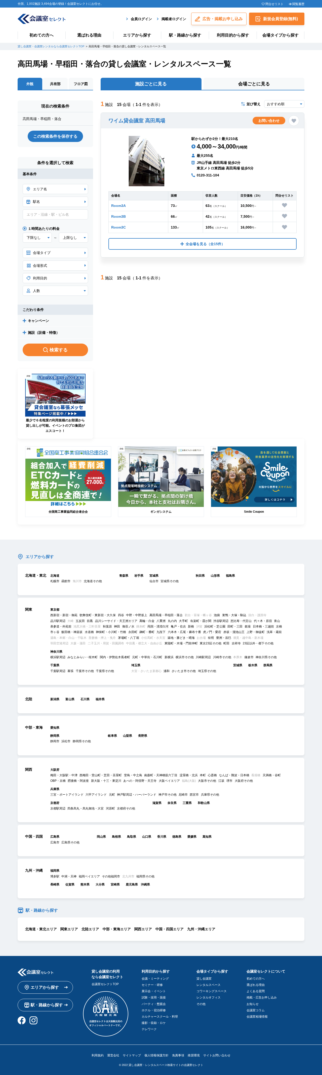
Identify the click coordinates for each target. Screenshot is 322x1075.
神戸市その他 (167, 794)
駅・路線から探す (185, 35)
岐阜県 (112, 735)
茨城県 (237, 665)
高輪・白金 (146, 621)
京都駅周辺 (57, 808)
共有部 (55, 84)
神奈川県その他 (266, 657)
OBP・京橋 (58, 781)
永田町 (132, 632)
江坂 (221, 781)
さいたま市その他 (184, 671)
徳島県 (176, 836)
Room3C (118, 227)
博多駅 (54, 876)
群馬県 (267, 665)
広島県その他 (70, 842)
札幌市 (54, 581)
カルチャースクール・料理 (160, 1016)
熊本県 (85, 884)
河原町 (110, 808)
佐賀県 (69, 884)
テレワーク (149, 1029)
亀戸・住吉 (178, 626)
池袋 (217, 615)
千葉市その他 (85, 671)
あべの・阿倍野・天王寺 (139, 781)
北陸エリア (90, 929)
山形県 (215, 575)
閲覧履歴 (298, 4)
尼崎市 (183, 794)
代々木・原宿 (263, 621)
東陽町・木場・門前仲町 (181, 643)
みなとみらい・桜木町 (82, 657)
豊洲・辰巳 (223, 638)
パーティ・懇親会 (154, 1004)
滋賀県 (157, 803)
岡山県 (101, 836)
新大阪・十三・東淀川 (106, 781)
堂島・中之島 (133, 775)
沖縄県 (145, 884)
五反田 (80, 621)
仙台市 (153, 581)
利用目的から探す (233, 35)
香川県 (161, 836)
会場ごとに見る (254, 83)
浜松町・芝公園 (214, 626)
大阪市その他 (207, 781)
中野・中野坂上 (136, 615)
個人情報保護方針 (156, 1055)
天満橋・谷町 (272, 775)
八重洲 (161, 621)
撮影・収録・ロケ (154, 1023)
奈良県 (172, 803)
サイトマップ (132, 1055)
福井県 (100, 699)
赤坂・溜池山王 (234, 632)
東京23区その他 (210, 643)
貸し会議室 (204, 978)
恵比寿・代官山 (241, 621)
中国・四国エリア (169, 929)
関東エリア (69, 929)
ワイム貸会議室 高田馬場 (136, 120)
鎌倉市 (249, 657)
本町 (203, 775)
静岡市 (54, 741)
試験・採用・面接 (154, 997)
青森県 (123, 575)
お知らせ (253, 1004)
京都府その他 (126, 808)
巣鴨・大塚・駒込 (234, 615)
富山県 (69, 699)
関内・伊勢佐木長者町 (115, 657)
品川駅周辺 (57, 621)
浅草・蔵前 (274, 632)
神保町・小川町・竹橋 (111, 632)
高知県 (207, 836)
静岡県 (54, 735)
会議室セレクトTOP (105, 984)
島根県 (116, 836)
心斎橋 (212, 775)
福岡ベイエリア (89, 876)
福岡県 (54, 870)
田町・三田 (235, 626)
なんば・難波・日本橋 (234, 775)
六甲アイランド (96, 794)
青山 (277, 621)
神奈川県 (56, 651)
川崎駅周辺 (203, 657)
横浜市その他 (185, 657)
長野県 (142, 735)
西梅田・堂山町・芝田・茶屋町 (100, 775)
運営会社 (113, 1055)
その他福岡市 (111, 876)
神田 (117, 626)
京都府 (54, 803)
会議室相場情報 (257, 1016)
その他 (201, 1004)
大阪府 (54, 769)
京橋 (279, 626)
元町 (112, 794)
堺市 (229, 781)
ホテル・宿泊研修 (154, 1010)
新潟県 (54, 699)
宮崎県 (115, 884)
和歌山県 (204, 803)
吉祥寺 (236, 643)
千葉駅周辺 (57, 671)
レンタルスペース (208, 985)
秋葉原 (107, 626)
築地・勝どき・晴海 (181, 638)
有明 (211, 638)
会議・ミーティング (155, 978)
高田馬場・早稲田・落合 (166, 615)
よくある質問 (256, 991)
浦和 (167, 671)
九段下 (161, 632)
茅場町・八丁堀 (128, 638)
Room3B (118, 216)
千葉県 (54, 665)
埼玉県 (135, 665)
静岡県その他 (82, 741)
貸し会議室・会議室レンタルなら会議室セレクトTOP (51, 46)
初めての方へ (41, 35)
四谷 (121, 615)
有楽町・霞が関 (200, 621)
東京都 (54, 609)
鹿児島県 (132, 884)
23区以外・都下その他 (258, 643)
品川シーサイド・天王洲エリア (116, 621)
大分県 (100, 884)
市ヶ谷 (54, 632)
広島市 (54, 842)
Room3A (118, 206)
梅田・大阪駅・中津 (63, 775)
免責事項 (178, 1055)
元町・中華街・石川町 (147, 657)
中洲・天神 (68, 876)
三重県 (187, 803)
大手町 (183, 621)
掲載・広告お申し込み (262, 997)
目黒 (90, 621)
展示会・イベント (154, 991)
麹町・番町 (146, 632)
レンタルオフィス (208, 997)
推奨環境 (194, 1055)
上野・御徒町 (256, 632)
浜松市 (65, 741)
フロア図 (81, 84)
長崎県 (54, 884)
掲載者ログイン (174, 19)
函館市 (65, 581)
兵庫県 (54, 789)
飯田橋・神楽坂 (72, 632)
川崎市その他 (222, 657)
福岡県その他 (145, 876)
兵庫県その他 (210, 794)
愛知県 (54, 727)
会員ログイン (141, 19)
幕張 (70, 671)
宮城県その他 (169, 581)
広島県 (54, 836)
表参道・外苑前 (60, 626)
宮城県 (153, 575)
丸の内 (172, 621)
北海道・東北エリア (41, 929)
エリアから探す (137, 35)
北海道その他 (93, 581)
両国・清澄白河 (158, 626)
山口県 (146, 836)
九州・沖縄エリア (201, 929)
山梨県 (127, 735)
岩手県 (138, 575)
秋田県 (200, 575)
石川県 (85, 699)
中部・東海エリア (117, 929)
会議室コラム (256, 1010)
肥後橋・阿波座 (78, 781)
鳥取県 (131, 836)
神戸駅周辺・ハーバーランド (136, 794)
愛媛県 (191, 836)
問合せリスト (274, 4)
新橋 (191, 626)
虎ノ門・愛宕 (212, 632)
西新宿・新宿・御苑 (63, 615)
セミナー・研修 (152, 985)
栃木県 (252, 665)
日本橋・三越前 (263, 626)
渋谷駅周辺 (220, 621)
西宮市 (194, 794)
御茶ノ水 (128, 626)
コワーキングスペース (211, 991)
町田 (226, 643)
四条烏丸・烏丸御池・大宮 (85, 808)
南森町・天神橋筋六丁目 (160, 775)
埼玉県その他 (207, 671)
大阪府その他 (244, 781)
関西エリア (143, 929)
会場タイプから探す (280, 35)
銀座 (248, 626)
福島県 (230, 575)
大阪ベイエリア (169, 781)
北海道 (54, 575)
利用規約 (98, 1055)
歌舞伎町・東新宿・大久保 (97, 615)
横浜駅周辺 (57, 657)
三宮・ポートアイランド (67, 794)
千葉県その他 (105, 671)
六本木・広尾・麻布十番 (184, 632)
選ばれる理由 (89, 35)
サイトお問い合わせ (216, 1055)
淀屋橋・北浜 (189, 775)
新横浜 (169, 657)
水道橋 (89, 632)
